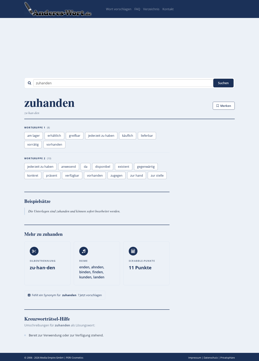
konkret (32, 175)
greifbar (74, 136)
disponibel (102, 167)
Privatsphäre (227, 357)
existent (123, 167)
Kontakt (168, 9)
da (85, 167)
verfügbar (72, 175)
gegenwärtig (146, 167)
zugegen (116, 175)
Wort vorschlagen (118, 9)
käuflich (127, 136)
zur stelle (157, 175)
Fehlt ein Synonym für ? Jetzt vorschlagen (67, 295)
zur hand (136, 175)
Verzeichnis (151, 9)
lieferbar (147, 136)
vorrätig (33, 144)
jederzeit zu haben (101, 136)
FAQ (137, 9)
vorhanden (54, 144)
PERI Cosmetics (74, 357)
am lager (33, 136)
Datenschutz (211, 357)
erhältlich (54, 136)
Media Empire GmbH (52, 357)
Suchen (223, 83)
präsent (51, 175)
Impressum (194, 357)
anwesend (68, 167)
